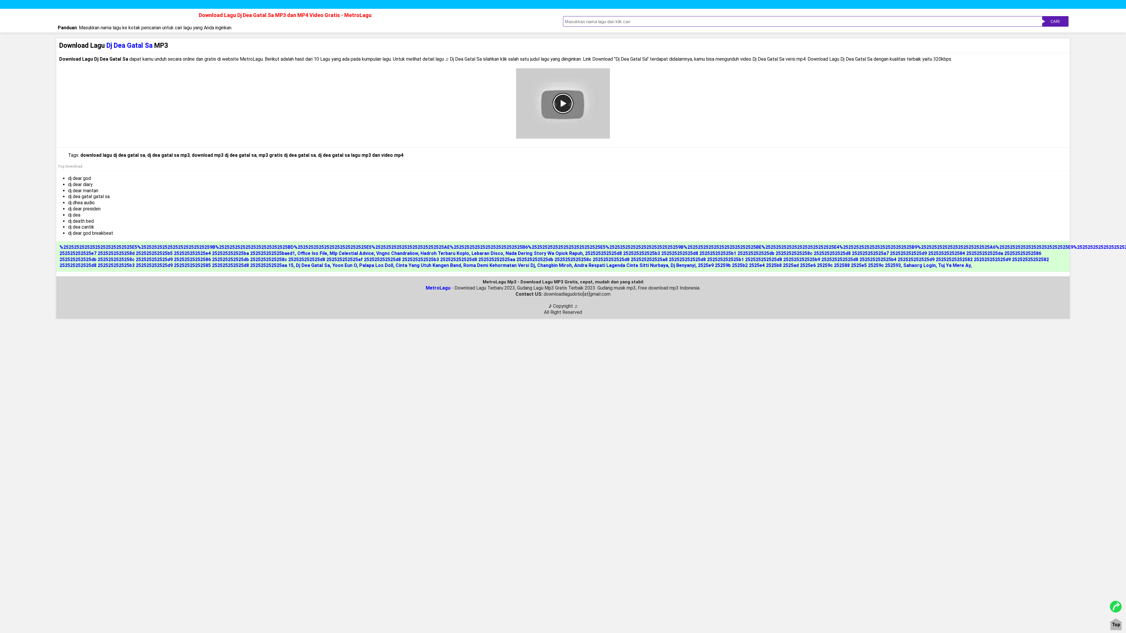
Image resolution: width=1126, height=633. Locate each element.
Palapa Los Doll (376, 265)
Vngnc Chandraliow (397, 253)
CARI (1055, 21)
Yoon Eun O (344, 265)
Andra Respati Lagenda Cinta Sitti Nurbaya (621, 265)
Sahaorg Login (919, 265)
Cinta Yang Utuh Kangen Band (428, 265)
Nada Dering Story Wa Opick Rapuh (544, 253)
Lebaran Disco (487, 253)
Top (1116, 624)
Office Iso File (312, 253)
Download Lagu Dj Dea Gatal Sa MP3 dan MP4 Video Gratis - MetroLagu (285, 15)
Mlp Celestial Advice (352, 253)
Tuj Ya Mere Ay (954, 265)
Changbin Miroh (554, 265)
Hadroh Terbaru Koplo (444, 253)
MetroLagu (438, 288)
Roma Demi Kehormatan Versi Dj (499, 265)
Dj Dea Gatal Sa (313, 265)
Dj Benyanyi (683, 265)
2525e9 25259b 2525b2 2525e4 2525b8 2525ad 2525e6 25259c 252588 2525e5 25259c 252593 (799, 265)
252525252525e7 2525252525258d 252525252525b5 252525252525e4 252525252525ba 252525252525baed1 (177, 253)
